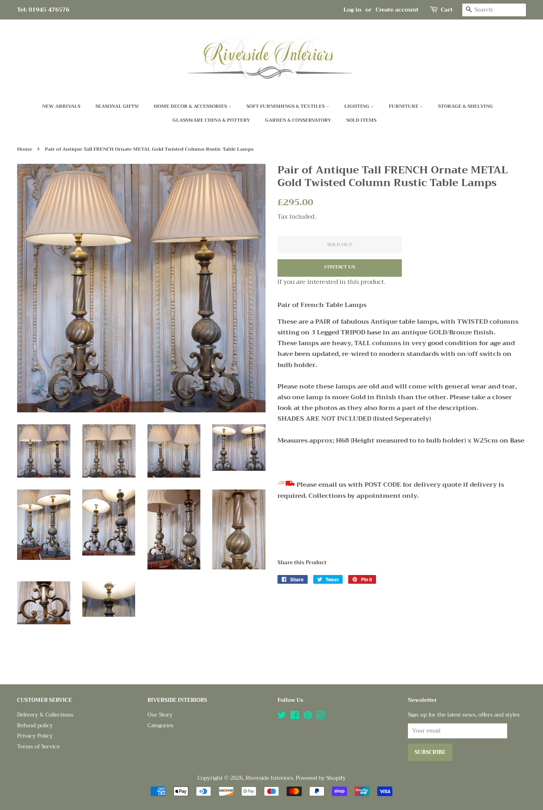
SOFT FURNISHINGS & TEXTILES (286, 106)
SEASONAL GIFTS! (117, 106)
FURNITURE (404, 106)
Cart (447, 9)
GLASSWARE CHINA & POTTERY (211, 120)
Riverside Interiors (269, 778)
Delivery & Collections (45, 714)
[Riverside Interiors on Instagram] (320, 716)
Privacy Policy (35, 735)
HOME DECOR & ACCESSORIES (191, 106)
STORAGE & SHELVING (465, 106)
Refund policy (35, 725)
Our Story (160, 714)
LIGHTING (357, 106)
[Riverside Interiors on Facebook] (294, 716)
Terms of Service (38, 746)
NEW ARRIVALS (61, 106)
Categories (160, 725)
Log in (352, 9)
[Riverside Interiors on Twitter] (281, 716)
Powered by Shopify (321, 778)
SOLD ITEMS (361, 120)
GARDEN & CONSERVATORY (298, 120)
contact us (339, 267)
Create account (397, 9)
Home (24, 149)
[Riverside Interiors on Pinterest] (307, 716)
